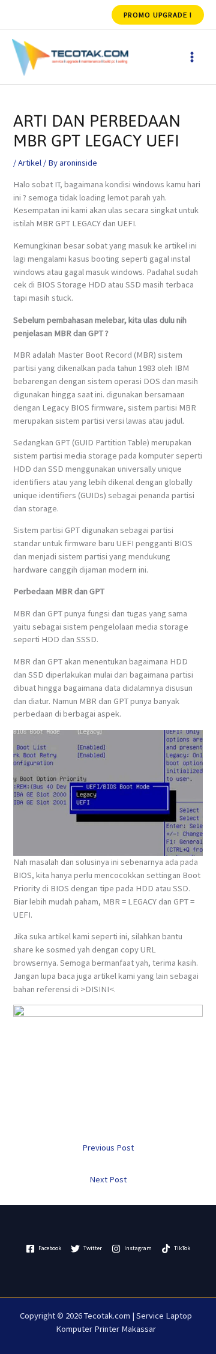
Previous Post (108, 1147)
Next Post (108, 1179)
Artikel (29, 162)
